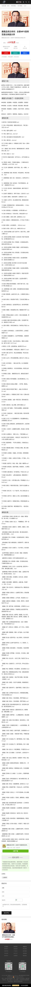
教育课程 (13, 5)
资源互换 (15, 948)
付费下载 (15, 851)
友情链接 (15, 955)
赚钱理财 (25, 955)
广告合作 (15, 951)
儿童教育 (4, 877)
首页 (8, 5)
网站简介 (6, 948)
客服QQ (25, 53)
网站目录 (10, 977)
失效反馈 (6, 953)
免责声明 (6, 951)
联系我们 (6, 955)
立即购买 (6, 53)
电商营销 (25, 953)
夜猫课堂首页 (23, 975)
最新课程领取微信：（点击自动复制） (15, 985)
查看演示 (15, 53)
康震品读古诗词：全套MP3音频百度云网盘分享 (17, 845)
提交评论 (6, 913)
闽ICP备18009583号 (18, 977)
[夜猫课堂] (12, 2)
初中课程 (20, 5)
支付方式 (15, 953)
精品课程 (25, 948)
